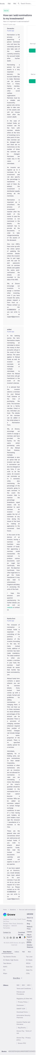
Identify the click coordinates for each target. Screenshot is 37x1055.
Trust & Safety (29, 941)
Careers (29, 932)
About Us (30, 918)
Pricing (29, 921)
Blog (28, 924)
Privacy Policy (22, 1002)
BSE (23, 985)
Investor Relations (30, 946)
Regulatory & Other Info (24, 999)
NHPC (5, 967)
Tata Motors (7, 963)
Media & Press (29, 928)
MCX (28, 985)
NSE (18, 985)
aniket (9, 329)
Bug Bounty (22, 1028)
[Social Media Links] (4, 938)
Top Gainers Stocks (9, 957)
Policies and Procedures (21, 993)
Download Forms (22, 1012)
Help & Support (29, 936)
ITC (4, 970)
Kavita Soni (11, 618)
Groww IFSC (22, 1043)
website (9, 607)
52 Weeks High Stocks (10, 960)
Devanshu (10, 28)
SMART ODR (21, 1009)
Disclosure (20, 1005)
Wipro (5, 973)
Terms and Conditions (24, 988)
